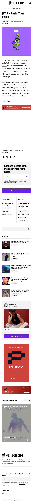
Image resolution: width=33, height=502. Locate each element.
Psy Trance (21, 214)
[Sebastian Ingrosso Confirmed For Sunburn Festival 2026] (6, 245)
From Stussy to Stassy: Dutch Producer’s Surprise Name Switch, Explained (20, 291)
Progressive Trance (23, 211)
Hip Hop (6, 437)
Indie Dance (12, 437)
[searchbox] (14, 229)
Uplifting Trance (22, 217)
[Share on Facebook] (3, 157)
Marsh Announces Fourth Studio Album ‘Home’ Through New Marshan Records (21, 267)
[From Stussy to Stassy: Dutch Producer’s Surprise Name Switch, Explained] (6, 293)
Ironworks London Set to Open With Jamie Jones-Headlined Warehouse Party (20, 279)
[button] (3, 3)
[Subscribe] (27, 176)
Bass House (5, 21)
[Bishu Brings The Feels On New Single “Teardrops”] (16, 423)
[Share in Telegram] (10, 157)
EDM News (14, 245)
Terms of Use (12, 182)
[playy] (16, 107)
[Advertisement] (16, 363)
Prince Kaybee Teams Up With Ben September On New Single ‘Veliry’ (20, 255)
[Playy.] (16, 390)
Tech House (5, 211)
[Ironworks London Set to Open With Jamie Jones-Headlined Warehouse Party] (6, 281)
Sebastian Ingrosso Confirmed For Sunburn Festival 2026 (20, 242)
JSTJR (4, 66)
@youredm (12, 304)
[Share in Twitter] (7, 157)
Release (9, 208)
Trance (27, 214)
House (8, 8)
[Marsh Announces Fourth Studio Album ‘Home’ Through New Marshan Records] (6, 269)
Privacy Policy (22, 484)
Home (3, 8)
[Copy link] (14, 157)
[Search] (29, 229)
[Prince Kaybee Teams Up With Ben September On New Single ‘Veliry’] (6, 257)
